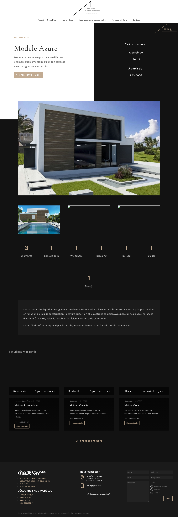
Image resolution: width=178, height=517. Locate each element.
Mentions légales (82, 513)
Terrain (157, 493)
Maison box (25, 500)
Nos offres (51, 20)
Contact (136, 20)
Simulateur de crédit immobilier (35, 481)
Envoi (167, 498)
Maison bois (25, 498)
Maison (157, 489)
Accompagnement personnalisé (92, 20)
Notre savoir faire (119, 20)
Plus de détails (22, 426)
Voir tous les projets (89, 441)
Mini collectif (26, 503)
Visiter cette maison (28, 75)
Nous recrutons (27, 486)
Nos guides (25, 484)
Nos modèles (67, 20)
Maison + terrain (160, 486)
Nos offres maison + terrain (33, 478)
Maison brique (26, 495)
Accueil (41, 20)
